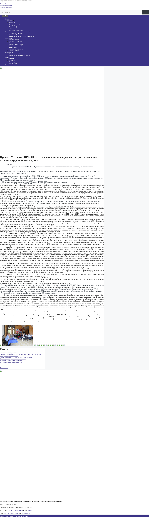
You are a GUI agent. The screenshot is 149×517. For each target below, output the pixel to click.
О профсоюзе (9, 20)
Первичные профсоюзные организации (16, 31)
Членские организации (15, 33)
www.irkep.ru (26, 513)
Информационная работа (16, 44)
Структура (12, 25)
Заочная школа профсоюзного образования (21, 36)
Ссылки (11, 28)
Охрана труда (13, 47)
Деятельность (9, 38)
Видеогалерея (13, 63)
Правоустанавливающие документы (19, 55)
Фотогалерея (12, 61)
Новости (11, 58)
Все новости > (4, 368)
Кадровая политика (14, 50)
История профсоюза (14, 27)
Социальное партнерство (16, 49)
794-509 (10, 510)
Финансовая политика (15, 43)
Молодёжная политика (15, 41)
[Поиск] (145, 12)
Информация (9, 52)
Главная (7, 19)
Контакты (8, 65)
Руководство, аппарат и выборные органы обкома (23, 24)
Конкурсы (12, 60)
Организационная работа (16, 46)
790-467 (20, 510)
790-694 (29, 510)
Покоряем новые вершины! (8, 352)
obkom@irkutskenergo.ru (11, 513)
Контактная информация (16, 30)
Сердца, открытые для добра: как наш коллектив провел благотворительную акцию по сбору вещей (16, 358)
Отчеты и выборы (14, 35)
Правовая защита (14, 39)
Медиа (7, 57)
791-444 (15, 510)
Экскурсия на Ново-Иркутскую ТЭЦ (11, 360)
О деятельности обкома (15, 54)
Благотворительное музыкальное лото (11, 362)
